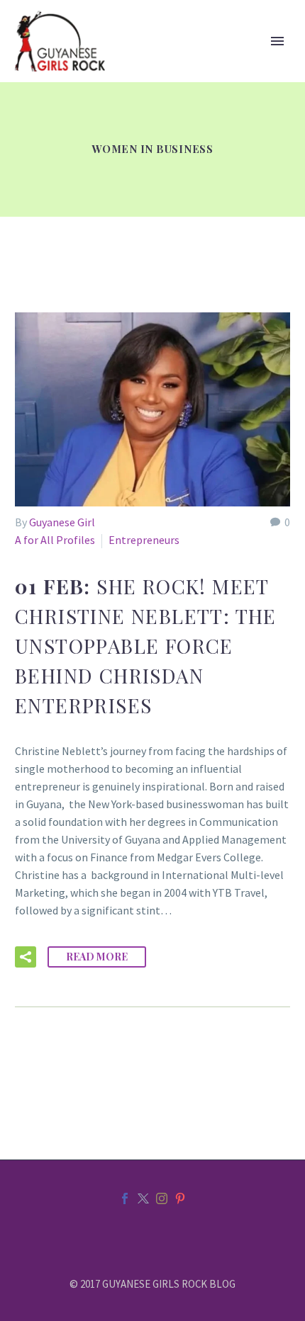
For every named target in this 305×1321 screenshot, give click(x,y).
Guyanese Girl (62, 522)
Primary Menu (277, 41)
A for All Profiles (55, 540)
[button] (25, 957)
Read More (97, 956)
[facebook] (125, 1198)
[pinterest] (180, 1198)
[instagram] (161, 1198)
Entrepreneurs (144, 540)
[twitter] (143, 1198)
